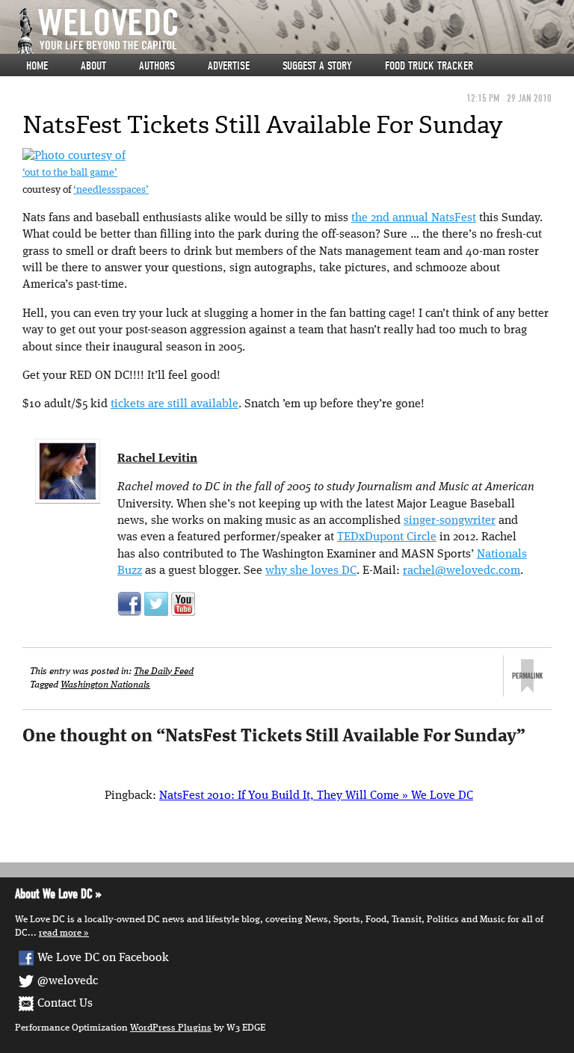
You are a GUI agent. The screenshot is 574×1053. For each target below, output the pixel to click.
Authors (157, 65)
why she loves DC (311, 571)
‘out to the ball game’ (69, 173)
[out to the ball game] (74, 156)
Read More (60, 933)
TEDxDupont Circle (386, 537)
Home (37, 65)
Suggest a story (317, 65)
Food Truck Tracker (429, 65)
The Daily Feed (164, 671)
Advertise (229, 65)
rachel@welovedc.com (461, 571)
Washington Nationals (105, 685)
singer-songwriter (450, 521)
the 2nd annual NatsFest (413, 218)
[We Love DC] (294, 31)
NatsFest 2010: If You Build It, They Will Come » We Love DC (316, 796)
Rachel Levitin (157, 459)
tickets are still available (174, 404)
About (93, 65)
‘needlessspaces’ (111, 190)
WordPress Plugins (171, 1028)
